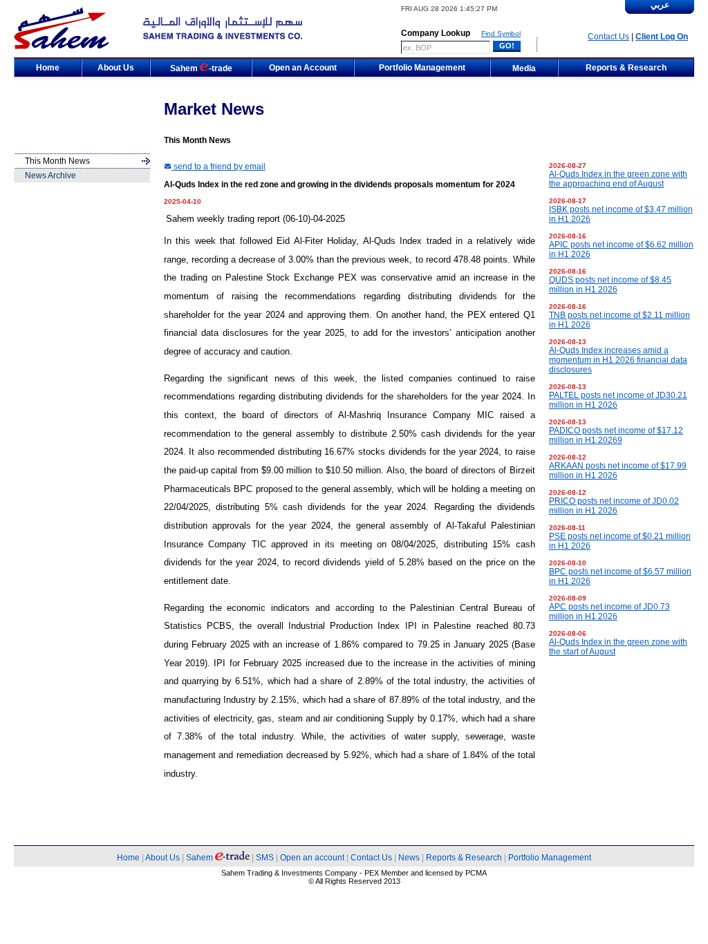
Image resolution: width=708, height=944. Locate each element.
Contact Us (608, 36)
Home (128, 857)
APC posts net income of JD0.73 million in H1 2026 (609, 611)
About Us (162, 857)
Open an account (312, 857)
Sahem (200, 857)
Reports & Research (464, 857)
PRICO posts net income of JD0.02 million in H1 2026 (614, 506)
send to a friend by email (218, 166)
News (409, 857)
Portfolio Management (549, 857)
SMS (265, 857)
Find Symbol (501, 33)
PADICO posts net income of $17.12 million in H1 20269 (616, 435)
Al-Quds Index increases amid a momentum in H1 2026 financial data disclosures (618, 360)
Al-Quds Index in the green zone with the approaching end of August (618, 179)
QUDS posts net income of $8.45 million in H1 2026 (610, 284)
